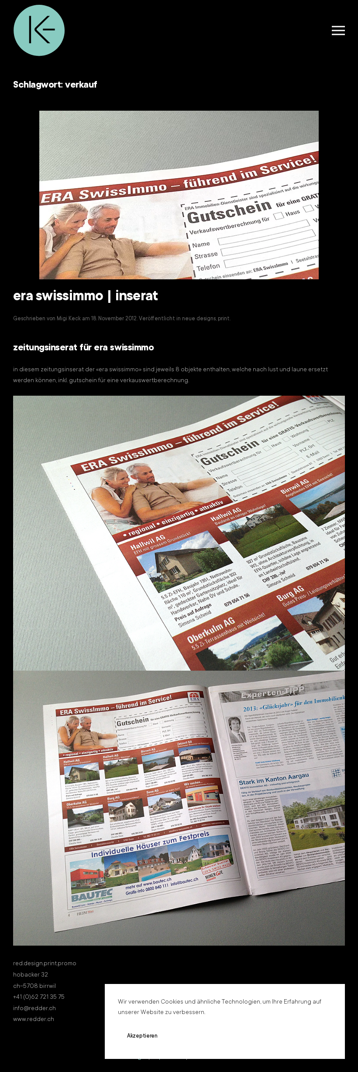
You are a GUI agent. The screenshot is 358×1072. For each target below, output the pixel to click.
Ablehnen (194, 1036)
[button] (338, 30)
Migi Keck (69, 319)
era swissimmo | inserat (85, 297)
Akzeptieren (142, 1036)
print (224, 319)
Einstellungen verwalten (260, 1036)
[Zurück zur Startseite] (39, 30)
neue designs (199, 319)
